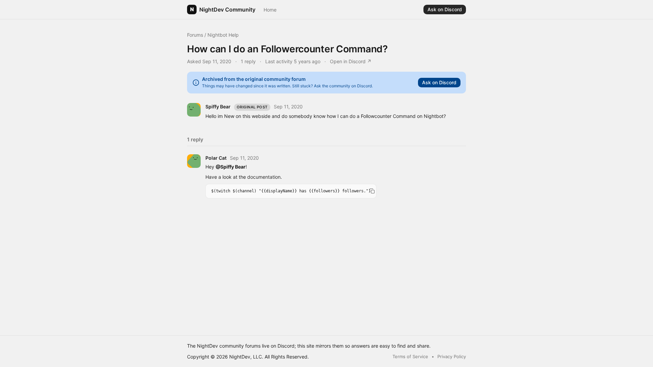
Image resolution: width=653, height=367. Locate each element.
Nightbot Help (223, 35)
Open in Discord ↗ (350, 61)
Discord (286, 346)
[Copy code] (372, 191)
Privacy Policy (451, 356)
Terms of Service (410, 356)
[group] (291, 191)
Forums (195, 35)
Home (270, 10)
